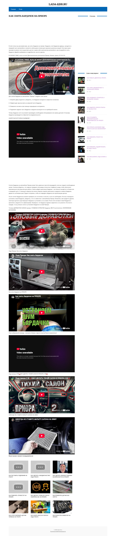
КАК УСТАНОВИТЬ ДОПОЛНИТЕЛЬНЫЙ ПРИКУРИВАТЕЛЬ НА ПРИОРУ (95, 118)
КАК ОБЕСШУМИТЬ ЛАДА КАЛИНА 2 (96, 156)
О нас (20, 9)
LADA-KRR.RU (58, 4)
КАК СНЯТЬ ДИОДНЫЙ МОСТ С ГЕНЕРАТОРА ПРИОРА (95, 88)
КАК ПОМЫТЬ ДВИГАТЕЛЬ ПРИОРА (96, 78)
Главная (13, 9)
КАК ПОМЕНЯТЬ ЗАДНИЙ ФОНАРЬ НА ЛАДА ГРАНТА (96, 147)
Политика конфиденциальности (58, 531)
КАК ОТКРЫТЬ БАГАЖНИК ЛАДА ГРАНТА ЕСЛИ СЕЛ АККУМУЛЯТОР (96, 127)
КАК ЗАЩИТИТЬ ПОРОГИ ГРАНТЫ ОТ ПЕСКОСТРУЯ (96, 108)
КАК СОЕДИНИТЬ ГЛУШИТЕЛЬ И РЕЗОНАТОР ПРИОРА (95, 98)
